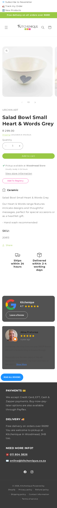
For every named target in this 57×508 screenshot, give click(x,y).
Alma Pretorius (29, 332)
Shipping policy (18, 494)
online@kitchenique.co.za (28, 460)
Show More (21, 364)
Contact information (39, 494)
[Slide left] (22, 102)
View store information (18, 173)
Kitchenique (27, 302)
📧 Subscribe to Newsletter (17, 2)
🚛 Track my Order (12, 6)
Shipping (6, 135)
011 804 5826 (18, 454)
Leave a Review (17, 315)
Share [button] (9, 245)
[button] (6, 27)
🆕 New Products (11, 10)
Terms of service (30, 499)
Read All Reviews (12, 377)
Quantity (7, 140)
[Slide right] (35, 102)
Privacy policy (25, 490)
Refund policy (42, 490)
